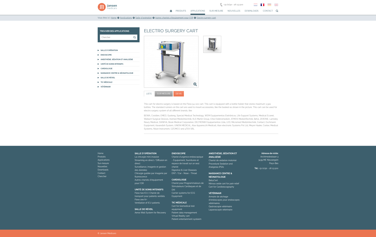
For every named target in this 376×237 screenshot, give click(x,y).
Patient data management (184, 212)
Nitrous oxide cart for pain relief (224, 183)
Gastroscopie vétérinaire (220, 206)
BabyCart (213, 180)
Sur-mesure (216, 11)
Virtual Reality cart (181, 216)
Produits (181, 11)
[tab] (149, 93)
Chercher (102, 176)
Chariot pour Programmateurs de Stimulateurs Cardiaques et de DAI (188, 186)
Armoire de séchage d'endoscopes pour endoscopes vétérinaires (224, 199)
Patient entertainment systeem (186, 219)
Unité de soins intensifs (112, 64)
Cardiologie (106, 69)
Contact (268, 11)
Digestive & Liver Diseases (184, 170)
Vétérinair (106, 87)
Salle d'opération (109, 50)
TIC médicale (106, 82)
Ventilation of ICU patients (147, 203)
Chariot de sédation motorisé (222, 160)
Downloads (251, 11)
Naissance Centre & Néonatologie (117, 73)
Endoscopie (106, 55)
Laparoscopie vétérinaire (220, 210)
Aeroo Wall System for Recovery (150, 212)
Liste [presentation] (149, 94)
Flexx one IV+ (141, 199)
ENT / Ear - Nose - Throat (184, 173)
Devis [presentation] (179, 94)
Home (100, 153)
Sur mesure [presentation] (164, 94)
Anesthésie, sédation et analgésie (117, 59)
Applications (197, 11)
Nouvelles (234, 11)
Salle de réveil (108, 78)
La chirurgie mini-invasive (147, 157)
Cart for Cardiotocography (221, 187)
